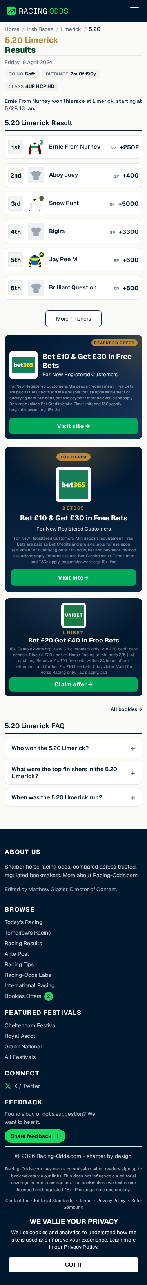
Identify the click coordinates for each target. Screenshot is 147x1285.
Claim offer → (86, 684)
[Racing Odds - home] (38, 11)
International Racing (29, 985)
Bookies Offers (23, 996)
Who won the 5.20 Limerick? (50, 748)
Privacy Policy (111, 1200)
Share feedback (31, 1136)
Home (12, 28)
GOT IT (73, 1265)
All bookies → (126, 709)
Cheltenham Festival (31, 1025)
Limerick (70, 28)
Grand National (23, 1046)
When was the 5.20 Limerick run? (56, 797)
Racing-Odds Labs (28, 974)
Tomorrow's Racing (28, 932)
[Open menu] (134, 11)
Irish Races (40, 28)
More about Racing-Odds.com (100, 875)
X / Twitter (27, 1085)
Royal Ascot (20, 1035)
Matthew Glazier (47, 889)
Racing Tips (19, 964)
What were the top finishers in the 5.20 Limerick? (64, 773)
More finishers (73, 318)
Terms (85, 1200)
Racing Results (23, 943)
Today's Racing (23, 922)
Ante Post (17, 953)
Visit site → (88, 426)
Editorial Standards (53, 1200)
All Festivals (20, 1057)
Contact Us (16, 1200)
